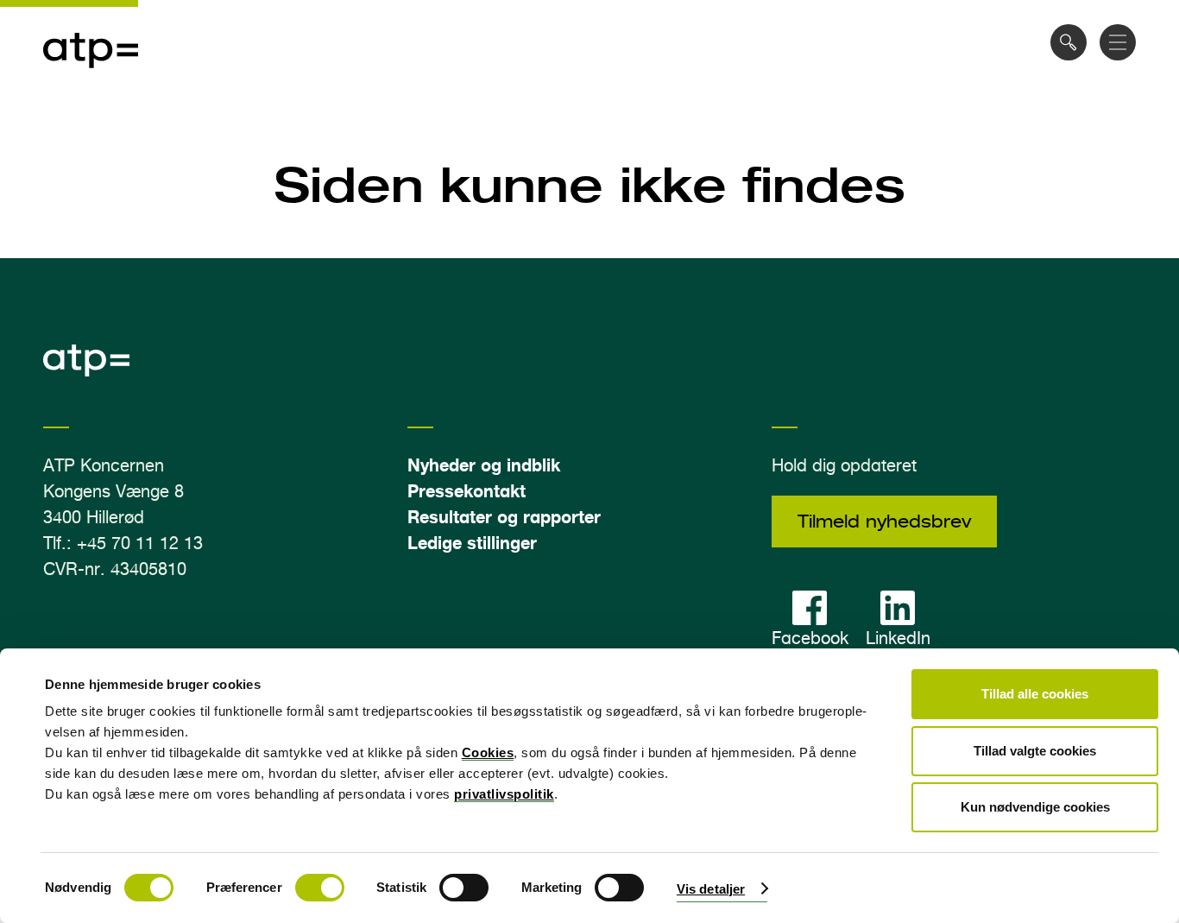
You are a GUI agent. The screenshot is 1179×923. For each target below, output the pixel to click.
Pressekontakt (466, 491)
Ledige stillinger (472, 542)
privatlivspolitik (504, 794)
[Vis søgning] (1068, 42)
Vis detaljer (711, 889)
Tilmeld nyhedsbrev (884, 521)
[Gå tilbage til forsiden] (90, 78)
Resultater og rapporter (504, 517)
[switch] (319, 887)
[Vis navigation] (1118, 42)
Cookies (488, 752)
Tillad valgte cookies (1035, 750)
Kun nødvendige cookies (1035, 807)
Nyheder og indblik (483, 465)
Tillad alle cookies (1034, 693)
